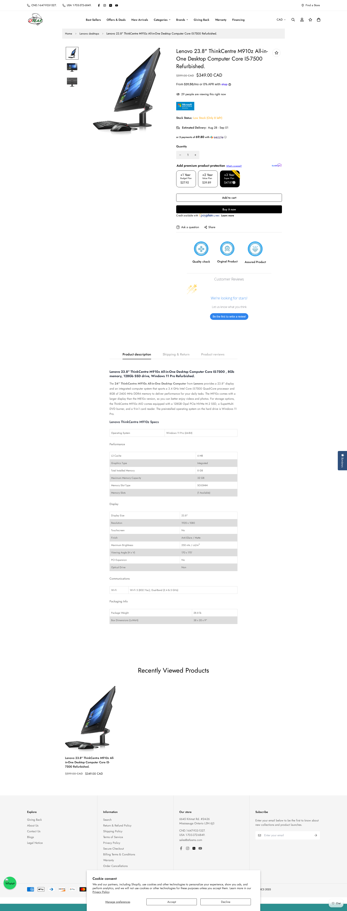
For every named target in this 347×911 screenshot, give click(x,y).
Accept (171, 902)
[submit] (316, 835)
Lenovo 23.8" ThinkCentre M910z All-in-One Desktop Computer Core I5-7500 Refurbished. (89, 762)
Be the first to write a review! (229, 316)
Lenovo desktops (89, 34)
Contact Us (33, 831)
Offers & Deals (116, 20)
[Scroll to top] (340, 891)
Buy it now (229, 209)
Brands (180, 20)
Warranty (220, 20)
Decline (225, 902)
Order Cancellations (115, 866)
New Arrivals (139, 20)
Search (107, 820)
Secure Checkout (113, 849)
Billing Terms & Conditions (119, 854)
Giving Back (201, 20)
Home (68, 34)
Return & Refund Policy (117, 825)
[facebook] (99, 5)
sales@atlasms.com (190, 840)
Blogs (30, 837)
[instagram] (105, 5)
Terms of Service (113, 837)
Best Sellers (93, 20)
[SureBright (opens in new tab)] (276, 165)
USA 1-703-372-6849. (192, 835)
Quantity (181, 146)
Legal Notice (35, 843)
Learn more (227, 215)
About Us (32, 825)
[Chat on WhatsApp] (10, 883)
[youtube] (116, 5)
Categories (161, 20)
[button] (229, 137)
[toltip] (276, 53)
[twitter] (111, 5)
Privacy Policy (101, 892)
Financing (238, 20)
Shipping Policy (112, 831)
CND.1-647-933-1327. (192, 830)
